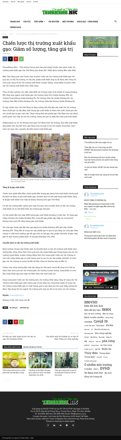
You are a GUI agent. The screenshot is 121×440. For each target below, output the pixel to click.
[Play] (86, 287)
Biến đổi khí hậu (92, 310)
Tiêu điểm (38, 21)
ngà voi (98, 341)
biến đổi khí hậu (93, 306)
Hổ (92, 329)
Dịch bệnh (100, 325)
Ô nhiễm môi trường (98, 364)
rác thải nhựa (106, 345)
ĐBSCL (96, 369)
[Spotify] (66, 425)
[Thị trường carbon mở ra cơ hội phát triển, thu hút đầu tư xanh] (14, 360)
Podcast (35, 1)
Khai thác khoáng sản (102, 329)
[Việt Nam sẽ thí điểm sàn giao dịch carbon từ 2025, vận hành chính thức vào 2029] (40, 360)
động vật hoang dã (93, 376)
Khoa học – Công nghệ (87, 21)
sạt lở (97, 349)
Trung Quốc (104, 353)
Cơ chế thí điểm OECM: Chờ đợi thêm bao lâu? (101, 168)
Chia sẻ (88, 219)
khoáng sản (88, 333)
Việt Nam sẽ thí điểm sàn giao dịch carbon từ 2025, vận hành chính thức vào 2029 (39, 372)
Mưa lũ (109, 337)
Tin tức (27, 21)
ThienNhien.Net (97, 194)
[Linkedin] (54, 425)
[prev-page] (4, 379)
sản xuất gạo (13, 307)
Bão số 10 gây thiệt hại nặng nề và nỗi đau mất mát (101, 176)
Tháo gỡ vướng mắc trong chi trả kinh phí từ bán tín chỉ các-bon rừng (65, 372)
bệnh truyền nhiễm (94, 317)
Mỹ (85, 341)
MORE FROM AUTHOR (32, 347)
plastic (87, 345)
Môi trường (68, 21)
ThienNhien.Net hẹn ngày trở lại (98, 142)
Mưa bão (102, 337)
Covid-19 (101, 321)
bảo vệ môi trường (92, 313)
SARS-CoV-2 (88, 349)
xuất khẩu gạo (24, 307)
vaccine (99, 357)
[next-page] (7, 379)
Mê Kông (93, 337)
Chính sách (15, 27)
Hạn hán (87, 329)
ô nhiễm (88, 369)
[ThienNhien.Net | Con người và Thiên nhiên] (60, 11)
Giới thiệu (6, 1)
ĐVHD (105, 368)
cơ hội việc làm (89, 325)
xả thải (105, 357)
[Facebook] (5, 59)
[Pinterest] (15, 59)
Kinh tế (11, 34)
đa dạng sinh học (93, 373)
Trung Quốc (89, 357)
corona (88, 321)
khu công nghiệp (103, 333)
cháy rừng (109, 317)
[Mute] (111, 287)
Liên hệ (28, 1)
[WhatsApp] (21, 59)
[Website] (73, 425)
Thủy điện (91, 353)
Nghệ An (91, 341)
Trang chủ (15, 21)
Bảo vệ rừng (108, 313)
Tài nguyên (53, 21)
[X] (10, 59)
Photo (90, 212)
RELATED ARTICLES (12, 347)
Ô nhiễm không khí (90, 361)
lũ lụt (86, 337)
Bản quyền (21, 1)
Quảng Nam (95, 345)
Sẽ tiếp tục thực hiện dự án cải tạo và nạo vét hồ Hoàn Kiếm (19, 337)
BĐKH (106, 309)
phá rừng (108, 341)
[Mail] (60, 425)
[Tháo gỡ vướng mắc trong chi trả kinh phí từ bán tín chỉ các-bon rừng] (66, 360)
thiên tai (106, 349)
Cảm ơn (13, 1)
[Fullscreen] (115, 287)
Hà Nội (109, 325)
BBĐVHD (90, 302)
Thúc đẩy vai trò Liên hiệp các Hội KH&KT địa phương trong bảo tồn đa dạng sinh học (101, 149)
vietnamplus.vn (17, 295)
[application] (100, 280)
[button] (115, 22)
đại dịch (108, 373)
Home (5, 34)
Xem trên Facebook (90, 216)
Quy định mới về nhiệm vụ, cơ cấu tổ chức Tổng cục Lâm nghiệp (62, 337)
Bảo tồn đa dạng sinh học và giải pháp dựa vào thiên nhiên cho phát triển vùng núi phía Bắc (101, 159)
